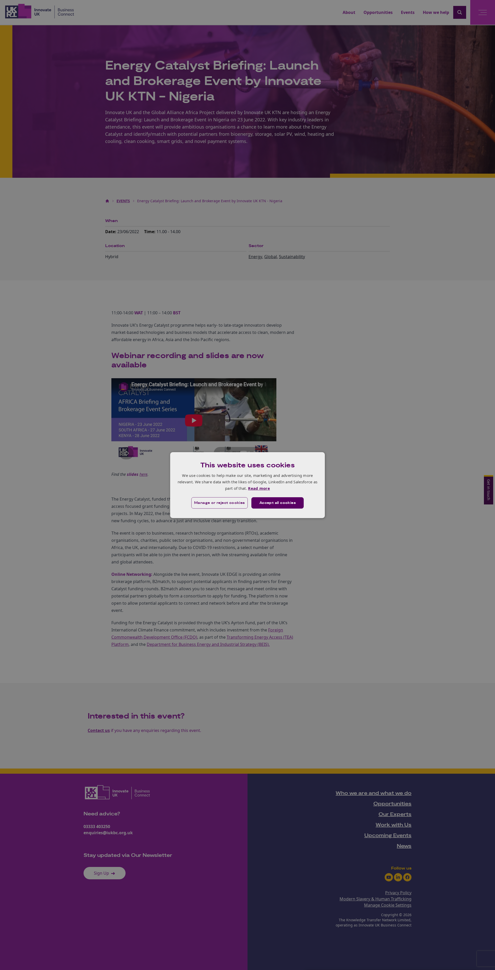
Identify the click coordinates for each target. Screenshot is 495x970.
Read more (259, 488)
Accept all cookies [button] (277, 503)
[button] (219, 502)
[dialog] (247, 485)
